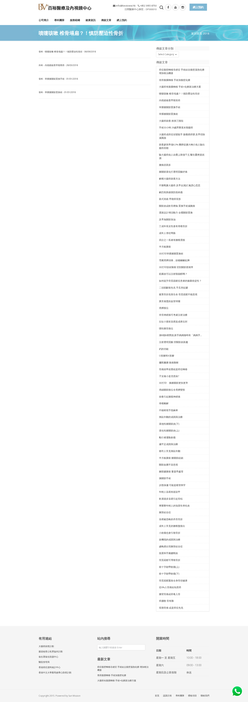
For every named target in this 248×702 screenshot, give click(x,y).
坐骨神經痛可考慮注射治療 (173, 314)
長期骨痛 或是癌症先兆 (171, 607)
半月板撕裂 (165, 246)
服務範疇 (75, 20)
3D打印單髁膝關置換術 (171, 253)
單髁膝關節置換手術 (54, 78)
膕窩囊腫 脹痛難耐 (168, 362)
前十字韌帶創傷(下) (169, 573)
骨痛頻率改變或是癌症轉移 (173, 369)
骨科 (41, 51)
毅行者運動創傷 (167, 437)
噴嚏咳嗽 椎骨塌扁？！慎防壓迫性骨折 (63, 51)
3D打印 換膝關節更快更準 (173, 382)
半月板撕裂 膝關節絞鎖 (171, 458)
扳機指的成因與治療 (169, 539)
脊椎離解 (163, 403)
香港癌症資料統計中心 (49, 667)
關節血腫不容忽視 (168, 464)
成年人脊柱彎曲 (167, 233)
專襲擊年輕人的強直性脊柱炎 (174, 505)
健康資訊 (91, 20)
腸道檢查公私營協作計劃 (51, 651)
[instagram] (183, 7)
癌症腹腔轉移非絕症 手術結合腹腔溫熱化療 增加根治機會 (123, 668)
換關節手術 (165, 478)
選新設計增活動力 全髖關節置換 (176, 212)
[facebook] (168, 7)
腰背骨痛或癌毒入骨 (169, 594)
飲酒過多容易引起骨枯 (171, 498)
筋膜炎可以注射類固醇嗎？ (173, 273)
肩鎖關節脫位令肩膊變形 (172, 389)
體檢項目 (192, 695)
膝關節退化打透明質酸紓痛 (173, 171)
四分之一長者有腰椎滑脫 (172, 240)
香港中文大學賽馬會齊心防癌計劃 (55, 672)
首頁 (157, 695)
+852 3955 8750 (148, 5)
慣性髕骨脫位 (166, 328)
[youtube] (175, 7)
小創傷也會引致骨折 (169, 532)
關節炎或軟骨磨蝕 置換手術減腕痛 (177, 205)
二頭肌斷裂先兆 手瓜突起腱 (173, 287)
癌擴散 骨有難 (166, 600)
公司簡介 (44, 20)
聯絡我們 (205, 695)
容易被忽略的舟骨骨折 (171, 519)
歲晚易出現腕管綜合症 (171, 546)
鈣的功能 (163, 349)
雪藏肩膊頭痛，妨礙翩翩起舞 (174, 260)
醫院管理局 (44, 662)
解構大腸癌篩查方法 (169, 178)
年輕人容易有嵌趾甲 (169, 491)
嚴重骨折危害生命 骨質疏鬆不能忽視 (178, 294)
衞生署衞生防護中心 (48, 656)
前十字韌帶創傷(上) (169, 567)
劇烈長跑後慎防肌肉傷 (171, 192)
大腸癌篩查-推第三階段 (171, 120)
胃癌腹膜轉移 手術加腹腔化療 (174, 80)
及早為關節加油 (167, 219)
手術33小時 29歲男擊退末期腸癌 (176, 127)
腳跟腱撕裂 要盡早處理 (171, 471)
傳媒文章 (106, 20)
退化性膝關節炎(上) (169, 430)
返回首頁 (196, 33)
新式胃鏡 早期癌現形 (170, 199)
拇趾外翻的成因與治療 (171, 417)
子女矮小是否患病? (169, 376)
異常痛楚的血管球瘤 (169, 301)
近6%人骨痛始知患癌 (170, 587)
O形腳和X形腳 (166, 355)
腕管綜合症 (165, 512)
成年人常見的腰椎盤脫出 (172, 526)
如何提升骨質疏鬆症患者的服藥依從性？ (180, 280)
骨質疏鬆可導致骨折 (169, 560)
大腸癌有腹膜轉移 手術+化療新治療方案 (180, 86)
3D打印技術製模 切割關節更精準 (176, 267)
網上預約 (122, 20)
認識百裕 (167, 695)
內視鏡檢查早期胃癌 (54, 65)
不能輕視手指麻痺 (168, 410)
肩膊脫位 (163, 308)
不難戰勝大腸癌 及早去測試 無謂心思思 (179, 185)
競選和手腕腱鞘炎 (168, 553)
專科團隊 (59, 20)
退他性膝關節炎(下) (169, 423)
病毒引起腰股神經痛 (169, 396)
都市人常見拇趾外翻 (169, 451)
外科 (41, 65)
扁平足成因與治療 (168, 444)
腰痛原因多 (165, 164)
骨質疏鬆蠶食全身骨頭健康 (173, 580)
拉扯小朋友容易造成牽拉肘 (173, 321)
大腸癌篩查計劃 (46, 646)
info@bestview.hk (126, 5)
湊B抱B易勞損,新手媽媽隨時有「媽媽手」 (181, 335)
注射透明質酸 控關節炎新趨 (173, 342)
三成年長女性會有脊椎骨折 (173, 226)
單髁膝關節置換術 (53, 92)
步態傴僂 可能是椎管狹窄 (172, 485)
